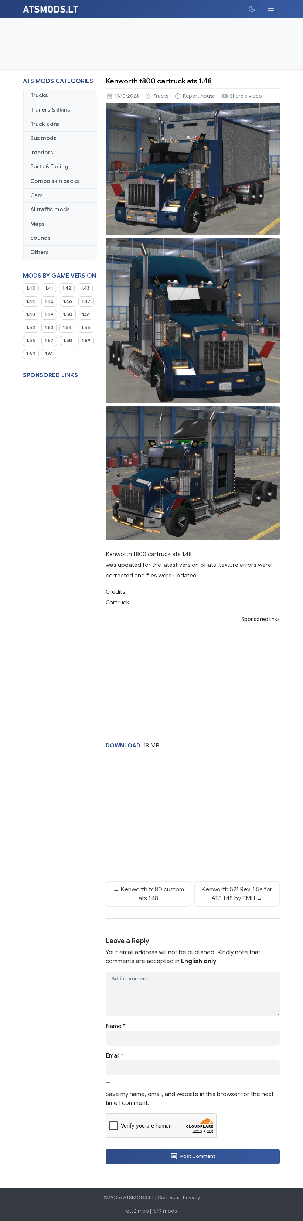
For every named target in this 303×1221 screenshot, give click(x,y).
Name (116, 1026)
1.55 (85, 328)
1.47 (86, 301)
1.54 (67, 328)
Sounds (40, 238)
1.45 (49, 301)
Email (114, 1056)
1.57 (49, 341)
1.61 (49, 354)
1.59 (86, 341)
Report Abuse (199, 96)
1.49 (49, 314)
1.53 (49, 328)
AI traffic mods (50, 209)
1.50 (67, 314)
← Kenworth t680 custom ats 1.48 (148, 894)
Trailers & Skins (50, 109)
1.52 (30, 328)
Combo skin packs (54, 181)
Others (39, 252)
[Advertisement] (151, 44)
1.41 (49, 288)
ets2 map (137, 1211)
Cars (36, 195)
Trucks (39, 95)
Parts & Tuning (49, 166)
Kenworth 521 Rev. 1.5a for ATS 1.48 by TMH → (236, 894)
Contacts (168, 1197)
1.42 (66, 288)
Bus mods (43, 138)
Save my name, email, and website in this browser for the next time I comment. (190, 1099)
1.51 (86, 314)
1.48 (30, 314)
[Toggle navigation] (271, 9)
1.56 (30, 341)
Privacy (191, 1197)
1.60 (30, 354)
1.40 (30, 288)
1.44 (30, 301)
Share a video (246, 96)
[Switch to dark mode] (252, 9)
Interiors (41, 152)
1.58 (67, 341)
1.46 (67, 301)
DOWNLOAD (123, 745)
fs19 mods (164, 1211)
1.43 (85, 288)
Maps (37, 224)
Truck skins (45, 124)
